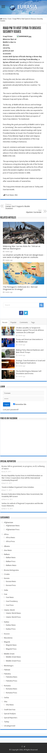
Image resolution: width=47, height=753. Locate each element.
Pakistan (7, 670)
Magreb (7, 642)
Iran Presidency (12, 601)
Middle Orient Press (13, 661)
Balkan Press (10, 561)
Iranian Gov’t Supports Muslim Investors (17, 206)
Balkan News (11, 557)
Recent (4, 322)
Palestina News (11, 677)
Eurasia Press (11, 585)
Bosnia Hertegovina (11, 570)
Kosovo (7, 634)
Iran (9, 19)
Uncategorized (9, 726)
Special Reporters (10, 718)
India (6, 590)
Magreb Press (11, 649)
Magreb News (11, 645)
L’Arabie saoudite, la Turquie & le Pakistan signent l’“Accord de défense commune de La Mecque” (30, 330)
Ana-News (8, 550)
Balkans (7, 554)
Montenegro (8, 666)
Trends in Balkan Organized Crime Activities (18, 487)
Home (4, 19)
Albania (7, 546)
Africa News (10, 537)
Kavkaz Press (11, 629)
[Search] (41, 305)
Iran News (10, 597)
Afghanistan (8, 522)
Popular (13, 322)
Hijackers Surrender (34, 211)
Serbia (6, 698)
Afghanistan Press (12, 529)
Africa (6, 534)
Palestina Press (11, 681)
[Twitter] (26, 313)
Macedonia (8, 638)
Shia (5, 702)
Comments (24, 322)
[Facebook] (21, 313)
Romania (7, 686)
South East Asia (9, 710)
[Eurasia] (23, 7)
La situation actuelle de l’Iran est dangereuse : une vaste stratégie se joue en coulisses (23, 256)
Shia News (10, 705)
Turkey (6, 722)
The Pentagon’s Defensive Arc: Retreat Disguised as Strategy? (20, 288)
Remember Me (20, 404)
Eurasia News (11, 581)
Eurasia (6, 578)
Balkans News (11, 565)
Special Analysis (10, 714)
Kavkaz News (11, 625)
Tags (33, 322)
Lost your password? (11, 410)
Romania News (11, 689)
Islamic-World (9, 610)
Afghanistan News (13, 526)
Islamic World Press (13, 617)
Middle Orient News (13, 657)
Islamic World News (13, 613)
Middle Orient (9, 654)
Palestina (7, 674)
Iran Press (10, 605)
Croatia (7, 574)
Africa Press (10, 541)
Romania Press (11, 693)
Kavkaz (6, 622)
